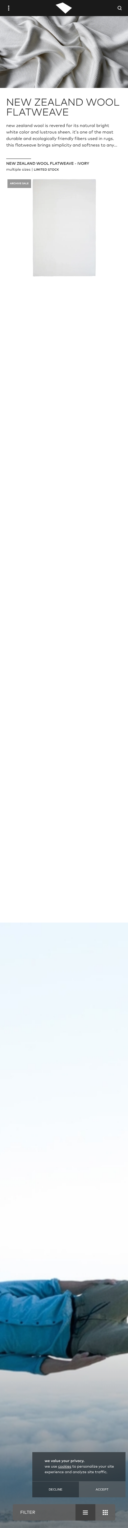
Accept (102, 1489)
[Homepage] (64, 8)
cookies (64, 1467)
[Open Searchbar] (119, 8)
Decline (55, 1489)
